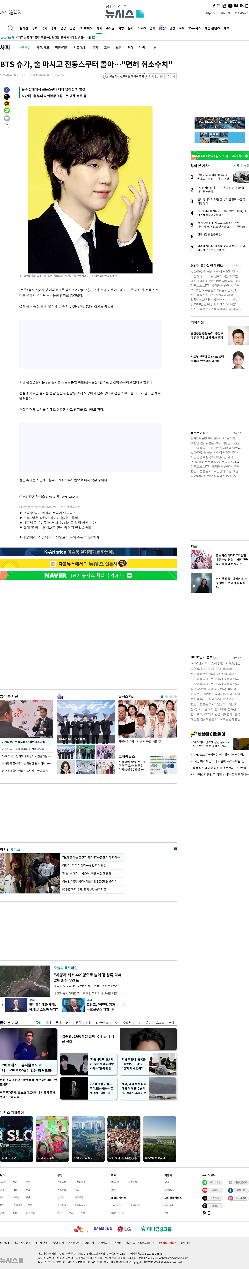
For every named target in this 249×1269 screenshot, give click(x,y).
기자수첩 (197, 322)
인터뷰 (60, 1197)
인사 (59, 1212)
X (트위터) (215, 1198)
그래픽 (114, 1189)
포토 (182, 28)
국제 (44, 28)
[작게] (168, 76)
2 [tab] (166, 696)
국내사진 (115, 1182)
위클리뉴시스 (242, 13)
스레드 (215, 1205)
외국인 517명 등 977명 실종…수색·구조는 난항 (85, 985)
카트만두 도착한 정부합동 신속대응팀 (23, 749)
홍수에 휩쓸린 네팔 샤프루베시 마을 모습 (25, 771)
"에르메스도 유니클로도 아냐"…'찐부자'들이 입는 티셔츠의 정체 (26, 1067)
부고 (71, 1212)
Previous (2, 1005)
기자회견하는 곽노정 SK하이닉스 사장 (23, 742)
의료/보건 (80, 47)
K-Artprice (209, 13)
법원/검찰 (61, 47)
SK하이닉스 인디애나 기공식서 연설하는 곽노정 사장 (27, 756)
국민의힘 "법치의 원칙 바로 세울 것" (140, 741)
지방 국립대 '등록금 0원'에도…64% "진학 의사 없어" (134, 1064)
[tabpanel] (147, 724)
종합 (38, 1022)
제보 (227, 28)
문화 (131, 28)
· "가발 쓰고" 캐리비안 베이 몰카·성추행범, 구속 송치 (220, 755)
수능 (154, 47)
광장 (172, 28)
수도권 (110, 28)
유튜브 (215, 1190)
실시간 (23, 28)
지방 (121, 28)
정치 (35, 28)
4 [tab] (175, 696)
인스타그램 (241, 1198)
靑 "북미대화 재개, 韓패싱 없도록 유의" (43, 1006)
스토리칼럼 (80, 1182)
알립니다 (185, 1242)
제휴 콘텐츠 (212, 28)
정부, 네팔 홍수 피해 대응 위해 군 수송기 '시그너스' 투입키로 (134, 1088)
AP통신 (168, 1182)
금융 (63, 28)
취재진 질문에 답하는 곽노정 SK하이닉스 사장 (27, 763)
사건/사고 (42, 47)
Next (122, 1005)
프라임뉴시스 (225, 13)
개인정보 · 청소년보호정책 (139, 1242)
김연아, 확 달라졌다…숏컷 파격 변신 (84, 865)
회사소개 (4, 1242)
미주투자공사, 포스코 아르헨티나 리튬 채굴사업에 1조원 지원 (27, 1094)
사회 (99, 28)
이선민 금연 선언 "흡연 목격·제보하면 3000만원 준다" (28, 1082)
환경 (130, 47)
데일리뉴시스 (81, 1205)
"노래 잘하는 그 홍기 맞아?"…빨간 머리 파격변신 (92, 857)
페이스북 (241, 1190)
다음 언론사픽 (241, 1182)
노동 (119, 47)
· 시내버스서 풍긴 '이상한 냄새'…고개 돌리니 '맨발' (220, 774)
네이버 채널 (215, 1182)
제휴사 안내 (41, 1242)
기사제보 (103, 1242)
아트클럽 (61, 1189)
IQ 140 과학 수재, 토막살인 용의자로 (84, 889)
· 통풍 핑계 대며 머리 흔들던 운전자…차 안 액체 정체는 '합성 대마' (220, 768)
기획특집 (79, 1197)
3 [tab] (171, 696)
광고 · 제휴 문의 (22, 1242)
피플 (194, 546)
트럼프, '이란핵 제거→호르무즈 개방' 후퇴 (101, 1009)
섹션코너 (61, 1205)
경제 (54, 28)
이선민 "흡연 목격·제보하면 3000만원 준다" (89, 881)
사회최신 (25, 47)
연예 (152, 28)
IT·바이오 (86, 28)
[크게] (174, 76)
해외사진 (132, 1182)
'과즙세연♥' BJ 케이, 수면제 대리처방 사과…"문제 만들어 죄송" (102, 1064)
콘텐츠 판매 (58, 1242)
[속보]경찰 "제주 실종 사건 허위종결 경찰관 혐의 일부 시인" (42, 37)
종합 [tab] (246, 165)
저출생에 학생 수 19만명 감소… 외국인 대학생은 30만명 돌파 (131, 767)
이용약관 (116, 1242)
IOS (166, 1212)
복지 (95, 47)
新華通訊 (169, 1189)
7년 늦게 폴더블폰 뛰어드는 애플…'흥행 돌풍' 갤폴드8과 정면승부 (101, 1088)
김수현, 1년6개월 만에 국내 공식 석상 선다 (88, 1039)
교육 (107, 47)
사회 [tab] (236, 165)
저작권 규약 (74, 1242)
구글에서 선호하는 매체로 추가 (127, 76)
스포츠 (141, 28)
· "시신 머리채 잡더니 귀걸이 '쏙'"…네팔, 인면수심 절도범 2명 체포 (220, 761)
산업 (73, 28)
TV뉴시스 (194, 28)
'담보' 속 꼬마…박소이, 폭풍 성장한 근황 (86, 873)
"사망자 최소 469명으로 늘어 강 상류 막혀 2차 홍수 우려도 (87, 977)
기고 (77, 1189)
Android (168, 1205)
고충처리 (89, 1242)
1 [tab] (162, 696)
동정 (83, 1212)
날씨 (142, 47)
